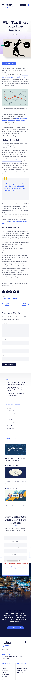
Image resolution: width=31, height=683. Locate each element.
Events (4, 668)
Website (4, 356)
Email (3, 348)
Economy (10, 408)
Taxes (15, 298)
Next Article (24, 304)
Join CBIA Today (15, 628)
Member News (11, 423)
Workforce (10, 429)
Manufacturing (11, 417)
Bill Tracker (20, 672)
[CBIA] (8, 6)
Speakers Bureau (6, 679)
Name (4, 340)
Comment (5, 323)
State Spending (6, 298)
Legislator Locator (22, 668)
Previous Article (7, 304)
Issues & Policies (12, 414)
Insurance (4, 672)
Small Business (12, 426)
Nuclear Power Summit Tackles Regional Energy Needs (14, 388)
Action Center (21, 666)
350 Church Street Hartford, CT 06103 (12, 656)
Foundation (5, 670)
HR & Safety (10, 411)
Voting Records (21, 670)
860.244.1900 (5, 659)
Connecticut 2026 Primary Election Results (15, 394)
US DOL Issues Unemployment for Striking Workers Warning (16, 383)
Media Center (11, 420)
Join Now (23, 5)
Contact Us (5, 666)
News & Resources (7, 677)
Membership (5, 674)
